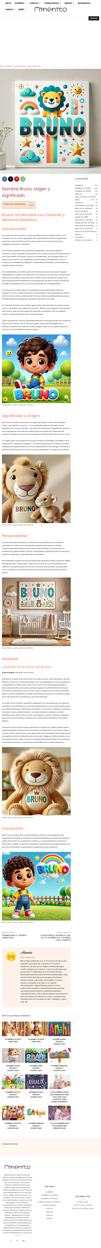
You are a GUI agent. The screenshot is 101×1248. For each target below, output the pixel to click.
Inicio (2, 66)
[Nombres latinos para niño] (36, 1029)
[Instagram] (17, 1241)
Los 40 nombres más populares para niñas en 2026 (59, 1125)
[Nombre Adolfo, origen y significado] (13, 1081)
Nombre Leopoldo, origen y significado (13, 1125)
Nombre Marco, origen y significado (14, 936)
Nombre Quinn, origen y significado (13, 1068)
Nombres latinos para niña (13, 1040)
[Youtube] (23, 1241)
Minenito (26, 952)
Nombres (9, 66)
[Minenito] (11, 977)
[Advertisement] (50, 45)
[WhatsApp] (22, 179)
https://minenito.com (28, 957)
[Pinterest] (16, 179)
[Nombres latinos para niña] (13, 1029)
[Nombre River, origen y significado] (36, 1055)
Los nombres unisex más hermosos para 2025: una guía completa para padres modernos (59, 1097)
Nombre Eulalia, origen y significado (36, 1094)
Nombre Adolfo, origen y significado (13, 1094)
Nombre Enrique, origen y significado (36, 1125)
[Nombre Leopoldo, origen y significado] (13, 1113)
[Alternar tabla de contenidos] (30, 205)
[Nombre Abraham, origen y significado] (59, 1055)
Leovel (17, 1235)
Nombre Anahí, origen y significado (59, 1041)
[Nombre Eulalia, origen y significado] (36, 1081)
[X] (10, 179)
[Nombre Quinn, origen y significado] (13, 1055)
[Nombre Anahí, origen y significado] (59, 1029)
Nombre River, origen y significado (36, 1068)
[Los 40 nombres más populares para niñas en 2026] (59, 1113)
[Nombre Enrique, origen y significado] (36, 1113)
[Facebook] (4, 179)
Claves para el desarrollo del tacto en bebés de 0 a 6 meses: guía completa (55, 937)
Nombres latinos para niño (36, 1040)
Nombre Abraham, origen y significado (59, 1068)
